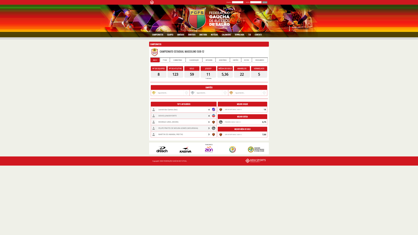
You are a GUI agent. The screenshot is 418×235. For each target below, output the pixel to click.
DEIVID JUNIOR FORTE (167, 116)
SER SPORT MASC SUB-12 (233, 109)
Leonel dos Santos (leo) (167, 109)
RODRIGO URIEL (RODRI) (168, 122)
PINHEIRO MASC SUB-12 (233, 122)
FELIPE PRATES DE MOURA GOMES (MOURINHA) (178, 128)
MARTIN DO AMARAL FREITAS (170, 134)
